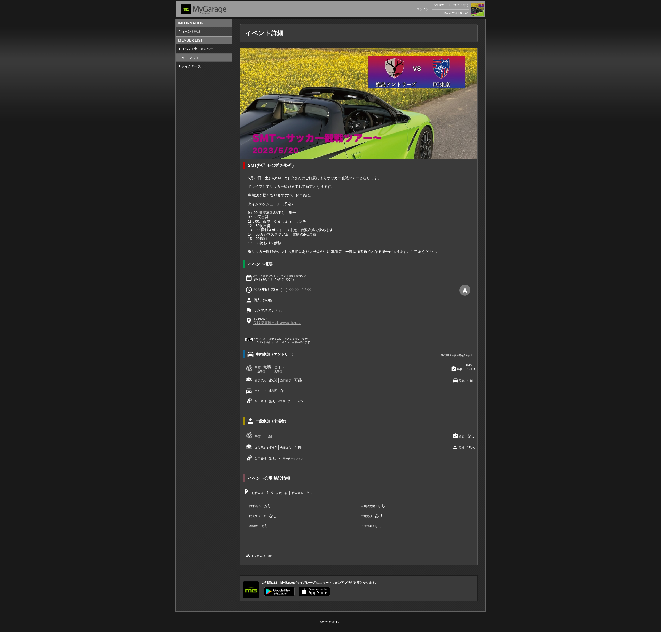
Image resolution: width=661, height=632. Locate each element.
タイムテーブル (192, 66)
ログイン (422, 9)
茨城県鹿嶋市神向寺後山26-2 (277, 323)
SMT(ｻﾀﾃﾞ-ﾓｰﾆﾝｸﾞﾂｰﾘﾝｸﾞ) (451, 5)
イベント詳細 (191, 31)
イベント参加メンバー (197, 49)
